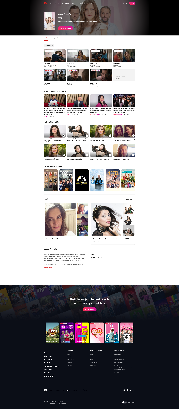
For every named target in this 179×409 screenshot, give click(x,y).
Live (51, 3)
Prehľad (46, 38)
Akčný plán (117, 372)
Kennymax (52, 403)
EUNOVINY (93, 365)
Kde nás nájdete (118, 362)
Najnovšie (48, 46)
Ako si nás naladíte (119, 360)
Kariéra (116, 365)
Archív (57, 3)
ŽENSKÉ (69, 354)
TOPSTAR (69, 357)
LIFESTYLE (70, 351)
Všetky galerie (129, 199)
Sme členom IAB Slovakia (83, 398)
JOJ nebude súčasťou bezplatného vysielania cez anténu (123, 368)
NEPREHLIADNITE (119, 351)
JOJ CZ (47, 373)
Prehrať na (63, 28)
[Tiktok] (133, 390)
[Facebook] (124, 390)
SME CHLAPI (70, 360)
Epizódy (53, 38)
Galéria (68, 38)
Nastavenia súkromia (71, 398)
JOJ (45, 353)
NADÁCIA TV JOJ (51, 366)
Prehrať (87, 309)
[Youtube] (130, 390)
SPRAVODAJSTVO (96, 351)
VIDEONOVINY (94, 362)
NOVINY (92, 354)
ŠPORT (92, 360)
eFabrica (64, 403)
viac (59, 23)
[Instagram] (127, 390)
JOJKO (47, 363)
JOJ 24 (74, 3)
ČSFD (59, 18)
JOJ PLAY (48, 356)
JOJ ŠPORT (48, 359)
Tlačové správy (118, 354)
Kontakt (93, 398)
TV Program (65, 3)
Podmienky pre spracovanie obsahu (51, 398)
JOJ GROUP (49, 376)
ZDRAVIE (69, 362)
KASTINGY (48, 369)
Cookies (63, 398)
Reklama (116, 357)
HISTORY (69, 365)
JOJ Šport (82, 3)
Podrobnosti (60, 38)
